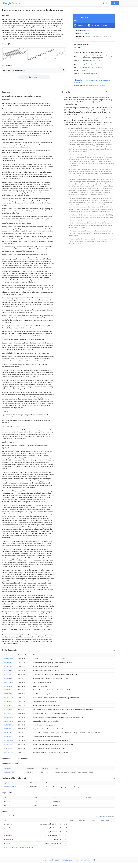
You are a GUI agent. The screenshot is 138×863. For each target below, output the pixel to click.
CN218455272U (8, 694)
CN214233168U (8, 690)
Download (101, 816)
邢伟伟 (87, 33)
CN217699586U (8, 709)
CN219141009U (8, 721)
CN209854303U (8, 678)
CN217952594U (8, 729)
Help (94, 860)
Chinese (87, 30)
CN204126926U (8, 701)
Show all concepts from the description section (18, 847)
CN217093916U (8, 682)
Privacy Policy (85, 860)
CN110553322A (8, 686)
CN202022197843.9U (10, 772)
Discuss (102, 85)
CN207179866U (8, 666)
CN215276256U (8, 744)
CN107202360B (8, 740)
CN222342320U (8, 733)
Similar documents (91, 80)
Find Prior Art (94, 25)
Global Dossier (95, 85)
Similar (105, 25)
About (44, 860)
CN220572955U (8, 725)
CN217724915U (8, 674)
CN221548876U (8, 670)
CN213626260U (8, 663)
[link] (8, 824)
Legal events (81, 80)
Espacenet (86, 85)
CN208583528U (8, 717)
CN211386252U (8, 752)
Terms (76, 860)
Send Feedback (54, 860)
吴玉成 (82, 33)
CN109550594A (8, 698)
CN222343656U (8, 748)
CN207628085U (8, 705)
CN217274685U (8, 736)
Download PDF (81, 25)
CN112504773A (8, 659)
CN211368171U (8, 713)
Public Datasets (67, 860)
